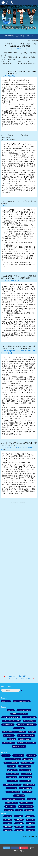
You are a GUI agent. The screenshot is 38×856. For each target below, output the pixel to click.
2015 (17, 823)
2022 (6, 816)
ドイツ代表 (25, 773)
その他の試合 (6, 724)
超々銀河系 (6, 742)
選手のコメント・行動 (24, 742)
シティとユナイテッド (10, 721)
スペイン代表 (23, 766)
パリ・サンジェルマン (10, 784)
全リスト (6, 701)
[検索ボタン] (22, 690)
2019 (6, 820)
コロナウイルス (26, 762)
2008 (28, 830)
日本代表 (28, 810)
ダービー (10, 770)
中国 (18, 810)
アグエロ (30, 755)
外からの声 (7, 735)
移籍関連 (19, 48)
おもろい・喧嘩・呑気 (9, 717)
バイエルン (24, 781)
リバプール (9, 806)
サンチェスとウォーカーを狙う (20, 678)
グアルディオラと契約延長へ (16, 676)
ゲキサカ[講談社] (9, 76)
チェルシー (24, 770)
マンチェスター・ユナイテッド (12, 799)
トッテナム (10, 777)
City (9, 710)
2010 (6, 830)
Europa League (22, 710)
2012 (17, 826)
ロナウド (7, 810)
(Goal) (5, 205)
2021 (16, 816)
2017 (28, 820)
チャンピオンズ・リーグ (25, 724)
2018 (17, 820)
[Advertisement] (19, 590)
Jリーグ (5, 755)
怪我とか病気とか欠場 (24, 735)
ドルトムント (24, 777)
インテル (26, 759)
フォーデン (10, 788)
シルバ (10, 766)
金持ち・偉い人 (17, 746)
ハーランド (18, 728)
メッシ (30, 799)
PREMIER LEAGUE (17, 713)
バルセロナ (27, 784)
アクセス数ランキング (22, 701)
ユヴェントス (25, 803)
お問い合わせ (20, 851)
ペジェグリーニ (11, 792)
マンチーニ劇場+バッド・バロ (12, 732)
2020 (28, 816)
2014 (28, 823)
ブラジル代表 (24, 788)
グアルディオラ (27, 717)
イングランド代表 (11, 759)
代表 (30, 732)
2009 (17, 830)
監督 (10, 739)
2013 (6, 826)
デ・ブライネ (11, 773)
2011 (28, 826)
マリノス (25, 792)
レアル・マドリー (24, 806)
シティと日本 (28, 721)
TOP (32, 848)
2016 (6, 823)
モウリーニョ (10, 803)
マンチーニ (17, 795)
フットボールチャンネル (12, 280)
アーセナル (17, 755)
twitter (7, 848)
